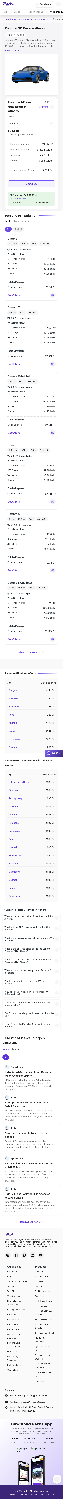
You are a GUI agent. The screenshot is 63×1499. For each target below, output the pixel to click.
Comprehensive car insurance (16, 1336)
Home (6, 19)
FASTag (38, 1286)
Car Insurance (41, 1276)
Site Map (50, 1494)
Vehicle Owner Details (45, 1319)
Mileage (18, 11)
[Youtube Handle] (41, 1255)
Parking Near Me (42, 1291)
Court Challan (13, 1370)
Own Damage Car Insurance (15, 1358)
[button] (53, 295)
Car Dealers (12, 1324)
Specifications (35, 11)
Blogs (10, 1276)
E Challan (39, 1281)
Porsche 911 (46, 19)
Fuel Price (39, 1296)
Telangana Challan (15, 1286)
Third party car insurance (41, 1340)
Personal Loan (41, 1306)
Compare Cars (14, 1319)
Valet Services (13, 1296)
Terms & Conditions (18, 1494)
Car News (11, 1314)
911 (5, 11)
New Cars (17, 19)
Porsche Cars (31, 19)
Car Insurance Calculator (41, 1326)
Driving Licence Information (14, 1303)
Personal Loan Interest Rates (13, 1345)
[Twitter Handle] (24, 1255)
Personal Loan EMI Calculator (43, 1313)
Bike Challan (40, 1381)
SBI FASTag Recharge (17, 1281)
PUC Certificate (14, 1365)
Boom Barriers (13, 1329)
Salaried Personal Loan (43, 1374)
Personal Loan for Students (43, 1357)
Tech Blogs (12, 1291)
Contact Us (12, 1271)
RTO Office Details (43, 1301)
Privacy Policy (36, 1494)
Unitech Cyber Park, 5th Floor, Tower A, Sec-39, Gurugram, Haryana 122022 (31, 1409)
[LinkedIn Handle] (32, 1255)
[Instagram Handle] (8, 1255)
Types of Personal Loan (43, 1348)
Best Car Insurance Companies (44, 1366)
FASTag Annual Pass (16, 1309)
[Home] (8, 4)
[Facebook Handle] (16, 1255)
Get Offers (31, 183)
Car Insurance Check (44, 1333)
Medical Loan (13, 1351)
